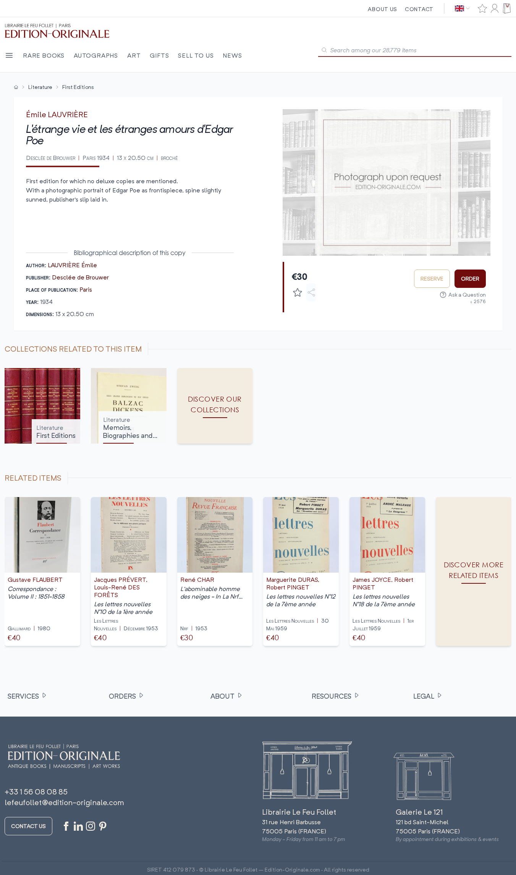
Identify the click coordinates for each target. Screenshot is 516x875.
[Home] (16, 87)
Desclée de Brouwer (80, 277)
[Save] (297, 292)
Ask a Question (467, 294)
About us (382, 9)
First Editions (78, 87)
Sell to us (196, 55)
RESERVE (432, 278)
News (232, 55)
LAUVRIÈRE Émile (72, 265)
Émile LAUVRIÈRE (57, 114)
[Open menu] (9, 55)
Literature (40, 87)
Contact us (28, 826)
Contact (419, 9)
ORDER (470, 278)
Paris (85, 289)
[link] (473, 571)
